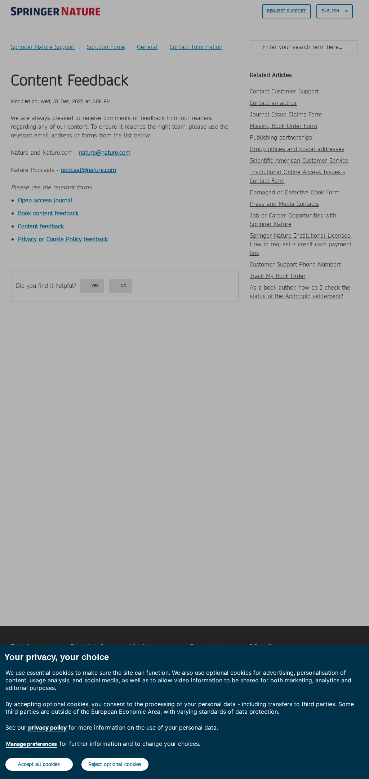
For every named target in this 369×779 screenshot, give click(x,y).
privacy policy (47, 727)
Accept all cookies (39, 764)
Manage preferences (31, 744)
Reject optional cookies (114, 764)
